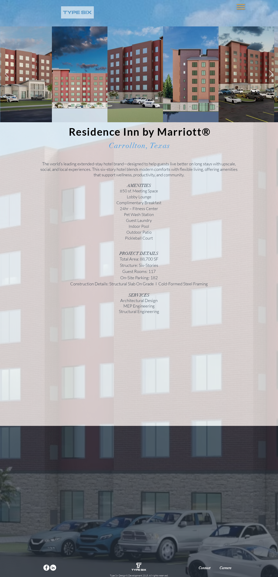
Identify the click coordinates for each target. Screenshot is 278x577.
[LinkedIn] (53, 568)
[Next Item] (271, 74)
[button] (241, 6)
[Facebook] (46, 568)
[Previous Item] (7, 74)
